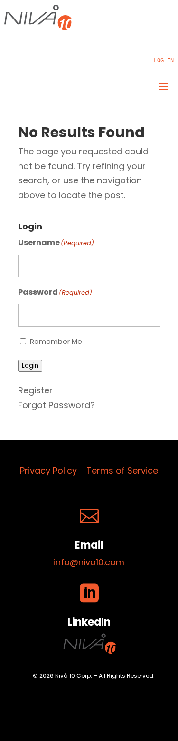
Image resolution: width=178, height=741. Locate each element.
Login (30, 365)
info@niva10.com (89, 562)
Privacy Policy (48, 470)
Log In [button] (164, 60)
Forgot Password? (56, 405)
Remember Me (56, 341)
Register (35, 390)
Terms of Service (122, 470)
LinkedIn (89, 622)
